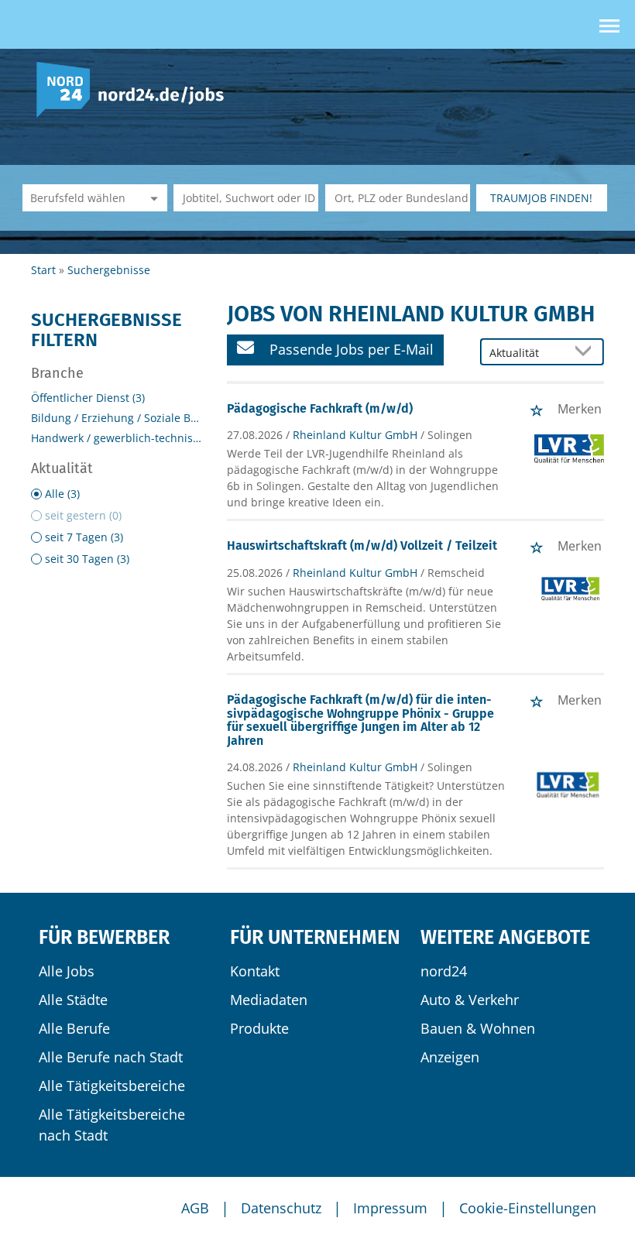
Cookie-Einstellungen (527, 1208)
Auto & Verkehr (469, 999)
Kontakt (255, 971)
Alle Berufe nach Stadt (111, 1057)
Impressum (390, 1208)
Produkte (259, 1028)
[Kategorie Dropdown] (151, 197)
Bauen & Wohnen (477, 1028)
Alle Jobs (66, 971)
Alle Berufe (74, 1028)
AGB (195, 1208)
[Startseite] (136, 88)
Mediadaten (268, 999)
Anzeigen (449, 1057)
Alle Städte (73, 999)
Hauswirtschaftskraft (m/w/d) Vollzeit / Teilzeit (362, 545)
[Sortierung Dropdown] (587, 352)
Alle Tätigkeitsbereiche (112, 1085)
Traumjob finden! (541, 197)
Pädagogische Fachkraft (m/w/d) (320, 408)
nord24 (443, 971)
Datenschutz (281, 1208)
